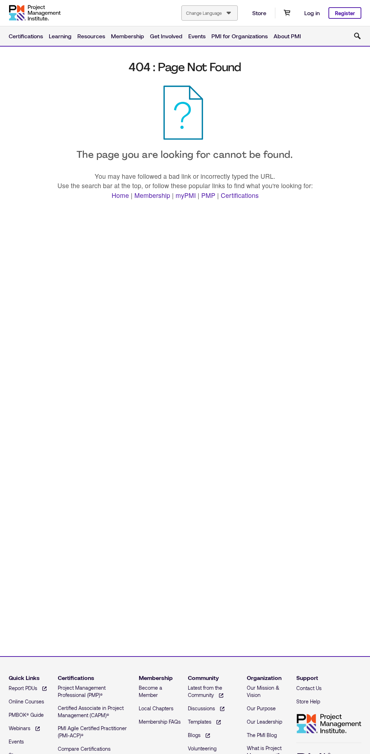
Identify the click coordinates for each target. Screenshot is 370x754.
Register (345, 13)
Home (120, 195)
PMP (208, 195)
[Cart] (287, 13)
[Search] (357, 36)
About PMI (287, 35)
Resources (91, 35)
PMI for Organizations (239, 35)
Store (259, 12)
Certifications (26, 35)
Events (197, 35)
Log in (312, 12)
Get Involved (166, 35)
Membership (127, 35)
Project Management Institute (35, 13)
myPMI (186, 195)
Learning (60, 35)
